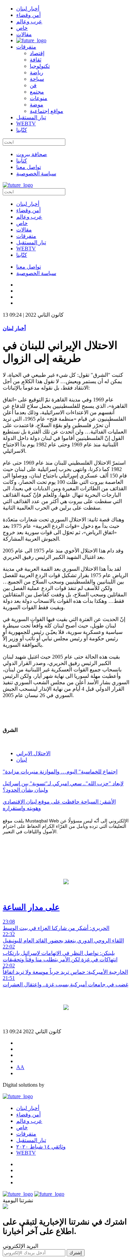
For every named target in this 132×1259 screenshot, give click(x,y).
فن (33, 85)
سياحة (37, 79)
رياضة (36, 72)
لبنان (21, 760)
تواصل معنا (28, 167)
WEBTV (26, 123)
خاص (22, 28)
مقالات (24, 34)
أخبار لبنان (27, 8)
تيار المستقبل (31, 117)
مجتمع (37, 92)
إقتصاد (37, 53)
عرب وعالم (29, 21)
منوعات (38, 98)
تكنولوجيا (40, 66)
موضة (36, 104)
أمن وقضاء (28, 15)
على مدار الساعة (31, 907)
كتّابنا (21, 130)
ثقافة (35, 60)
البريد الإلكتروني (20, 1246)
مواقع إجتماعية (46, 111)
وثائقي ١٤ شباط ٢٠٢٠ (41, 1147)
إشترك (75, 1252)
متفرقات (26, 47)
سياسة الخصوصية (36, 173)
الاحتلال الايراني (33, 753)
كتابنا (21, 161)
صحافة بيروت (31, 154)
